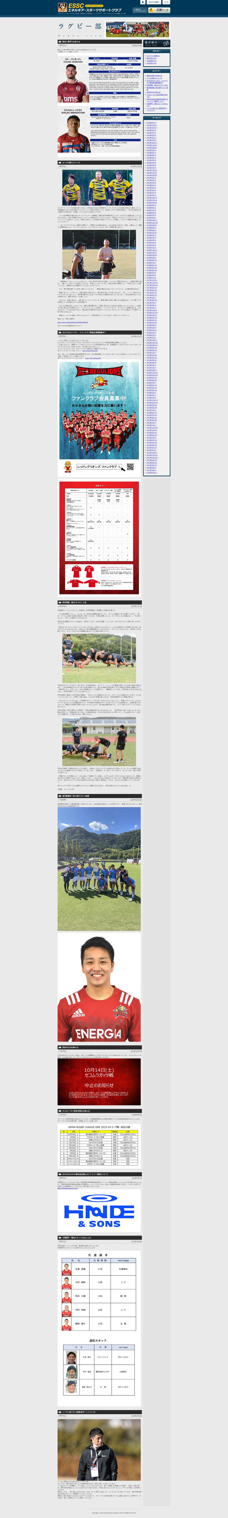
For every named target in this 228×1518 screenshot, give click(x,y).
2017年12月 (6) (152, 280)
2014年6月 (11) (152, 385)
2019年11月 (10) (152, 223)
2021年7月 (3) (151, 183)
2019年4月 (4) (151, 240)
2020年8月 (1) (151, 208)
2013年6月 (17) (152, 413)
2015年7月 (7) (151, 353)
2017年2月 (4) (151, 305)
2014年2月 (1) (151, 395)
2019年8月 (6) (151, 230)
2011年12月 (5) (152, 453)
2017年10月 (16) (152, 285)
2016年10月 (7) (152, 315)
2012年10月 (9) (152, 430)
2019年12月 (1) (152, 220)
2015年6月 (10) (152, 355)
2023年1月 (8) (151, 140)
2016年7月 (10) (152, 323)
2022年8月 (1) (151, 153)
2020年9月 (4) (151, 205)
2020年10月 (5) (152, 203)
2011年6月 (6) (151, 468)
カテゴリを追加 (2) (153, 56)
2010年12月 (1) (152, 473)
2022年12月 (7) (152, 143)
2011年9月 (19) (152, 460)
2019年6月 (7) (151, 235)
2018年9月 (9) (151, 258)
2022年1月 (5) (151, 168)
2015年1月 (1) (151, 368)
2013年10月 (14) (152, 403)
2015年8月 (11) (152, 350)
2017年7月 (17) (152, 293)
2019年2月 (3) (151, 245)
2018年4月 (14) (152, 270)
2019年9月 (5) (151, 228)
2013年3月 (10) (152, 420)
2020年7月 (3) (151, 210)
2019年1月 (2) (151, 248)
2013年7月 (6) (151, 410)
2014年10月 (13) (152, 375)
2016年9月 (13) (152, 318)
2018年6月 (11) (152, 265)
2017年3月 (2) (151, 303)
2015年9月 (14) (152, 348)
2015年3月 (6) (151, 363)
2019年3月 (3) (151, 243)
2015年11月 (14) (152, 343)
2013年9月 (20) (152, 405)
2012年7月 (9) (151, 438)
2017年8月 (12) (152, 290)
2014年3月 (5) (151, 393)
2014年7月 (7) (151, 383)
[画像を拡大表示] (99, 278)
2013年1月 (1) (151, 425)
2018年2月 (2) (151, 275)
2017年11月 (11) (152, 283)
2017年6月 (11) (152, 295)
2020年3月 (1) (151, 215)
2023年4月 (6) (151, 135)
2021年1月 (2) (151, 195)
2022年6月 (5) (151, 155)
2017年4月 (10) (152, 300)
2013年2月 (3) (151, 423)
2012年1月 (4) (151, 450)
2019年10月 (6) (152, 225)
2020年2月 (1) (151, 218)
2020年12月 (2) (152, 198)
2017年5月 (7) (151, 298)
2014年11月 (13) (152, 373)
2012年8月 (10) (152, 435)
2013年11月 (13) (152, 400)
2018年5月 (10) (152, 268)
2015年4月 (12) (152, 360)
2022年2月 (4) (151, 165)
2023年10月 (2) (152, 128)
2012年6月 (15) (152, 440)
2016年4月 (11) (152, 330)
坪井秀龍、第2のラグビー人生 (157, 85)
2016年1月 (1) (151, 338)
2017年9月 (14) (152, 288)
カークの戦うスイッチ (154, 78)
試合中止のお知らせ (154, 92)
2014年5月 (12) (152, 388)
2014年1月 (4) (151, 398)
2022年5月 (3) (151, 158)
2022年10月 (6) (152, 148)
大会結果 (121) (152, 61)
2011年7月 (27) (152, 465)
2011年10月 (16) (152, 458)
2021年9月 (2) (151, 178)
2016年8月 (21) (152, 320)
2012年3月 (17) (152, 448)
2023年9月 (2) (151, 130)
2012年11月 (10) (152, 428)
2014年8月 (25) (152, 380)
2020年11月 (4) (152, 200)
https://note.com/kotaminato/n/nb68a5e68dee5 (73, 322)
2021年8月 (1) (151, 180)
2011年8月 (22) (152, 463)
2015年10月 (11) (152, 345)
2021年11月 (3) (152, 173)
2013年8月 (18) (152, 408)
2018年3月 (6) (151, 273)
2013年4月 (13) (152, 418)
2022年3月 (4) (151, 163)
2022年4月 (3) (151, 160)
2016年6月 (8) (151, 325)
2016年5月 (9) (151, 328)
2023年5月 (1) (151, 133)
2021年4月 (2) (151, 188)
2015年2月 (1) (151, 365)
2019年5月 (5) (151, 238)
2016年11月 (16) (152, 313)
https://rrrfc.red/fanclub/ (90, 350)
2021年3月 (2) (151, 190)
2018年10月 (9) (152, 255)
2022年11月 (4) (152, 145)
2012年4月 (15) (152, 445)
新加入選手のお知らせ (154, 76)
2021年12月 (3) (152, 170)
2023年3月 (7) (151, 138)
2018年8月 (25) (152, 260)
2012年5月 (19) (152, 443)
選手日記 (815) (152, 58)
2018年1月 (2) (151, 278)
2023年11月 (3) (152, 125)
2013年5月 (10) (152, 415)
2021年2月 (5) (151, 193)
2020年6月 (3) (151, 213)
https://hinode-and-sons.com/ (68, 1188)
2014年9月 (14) (152, 378)
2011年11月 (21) (152, 455)
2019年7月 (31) (152, 233)
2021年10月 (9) (152, 175)
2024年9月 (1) (151, 123)
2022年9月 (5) (151, 150)
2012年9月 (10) (152, 433)
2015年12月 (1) (152, 340)
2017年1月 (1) (151, 308)
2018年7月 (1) (151, 263)
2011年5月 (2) (151, 470)
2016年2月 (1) (151, 335)
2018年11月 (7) (152, 253)
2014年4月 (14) (152, 390)
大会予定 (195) (152, 63)
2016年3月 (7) (151, 333)
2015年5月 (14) (152, 358)
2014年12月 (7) (152, 370)
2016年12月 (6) (152, 310)
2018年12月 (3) (152, 250)
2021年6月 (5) (151, 185)
